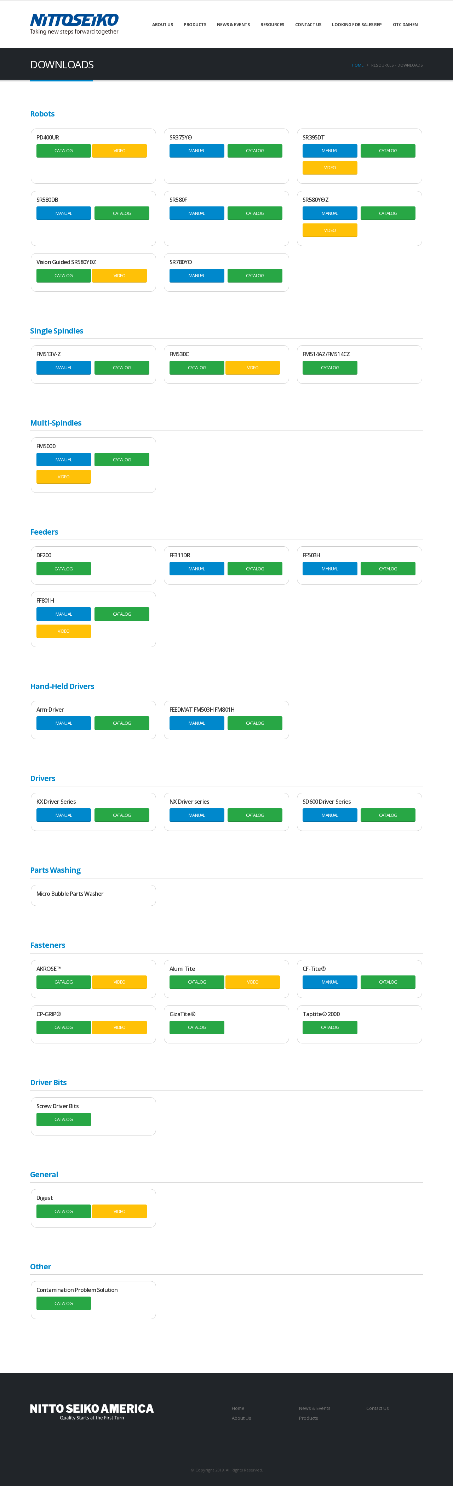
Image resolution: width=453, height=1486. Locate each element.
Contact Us (308, 25)
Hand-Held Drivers (62, 686)
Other (40, 1266)
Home (357, 65)
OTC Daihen (405, 25)
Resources (272, 25)
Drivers (42, 778)
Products (195, 25)
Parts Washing (55, 870)
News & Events (233, 25)
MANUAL (197, 150)
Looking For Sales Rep (357, 25)
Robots (42, 114)
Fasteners (47, 945)
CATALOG (64, 150)
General (44, 1174)
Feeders (44, 532)
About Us (162, 25)
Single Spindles (56, 331)
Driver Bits (48, 1082)
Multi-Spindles (55, 423)
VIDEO (119, 150)
